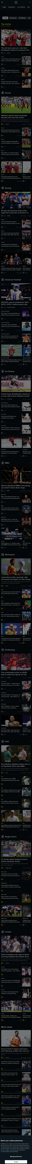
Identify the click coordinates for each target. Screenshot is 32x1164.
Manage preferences (16, 1156)
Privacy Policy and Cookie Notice (10, 1151)
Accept (16, 1162)
